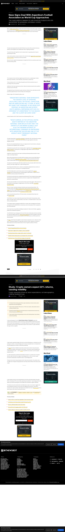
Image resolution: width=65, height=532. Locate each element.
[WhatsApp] (40, 269)
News (11, 12)
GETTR (58, 463)
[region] (32, 529)
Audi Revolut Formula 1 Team (26, 191)
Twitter (60, 459)
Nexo (9, 219)
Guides (45, 91)
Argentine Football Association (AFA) (22, 30)
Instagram (54, 461)
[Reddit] (50, 463)
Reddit (53, 463)
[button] (62, 3)
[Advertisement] (24, 40)
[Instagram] (50, 461)
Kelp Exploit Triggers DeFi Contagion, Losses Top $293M (18, 230)
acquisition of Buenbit (20, 138)
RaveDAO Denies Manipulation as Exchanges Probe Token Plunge (20, 235)
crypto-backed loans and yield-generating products (28, 160)
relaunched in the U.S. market (20, 158)
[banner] (32, 9)
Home (9, 12)
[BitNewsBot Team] (9, 24)
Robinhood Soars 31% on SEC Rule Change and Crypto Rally (19, 238)
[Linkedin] (57, 461)
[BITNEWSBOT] (5, 3)
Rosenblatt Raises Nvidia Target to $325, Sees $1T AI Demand (19, 233)
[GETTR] (55, 463)
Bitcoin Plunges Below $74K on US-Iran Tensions (17, 228)
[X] (36, 269)
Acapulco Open (11, 195)
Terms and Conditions (53, 482)
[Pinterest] (38, 269)
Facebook (54, 459)
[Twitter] (57, 459)
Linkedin (61, 461)
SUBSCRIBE (30, 249)
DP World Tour (28, 190)
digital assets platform (14, 28)
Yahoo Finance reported (24, 214)
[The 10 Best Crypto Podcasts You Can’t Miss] (51, 86)
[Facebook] (34, 269)
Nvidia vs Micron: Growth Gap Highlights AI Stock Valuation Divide (49, 52)
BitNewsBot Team (14, 24)
